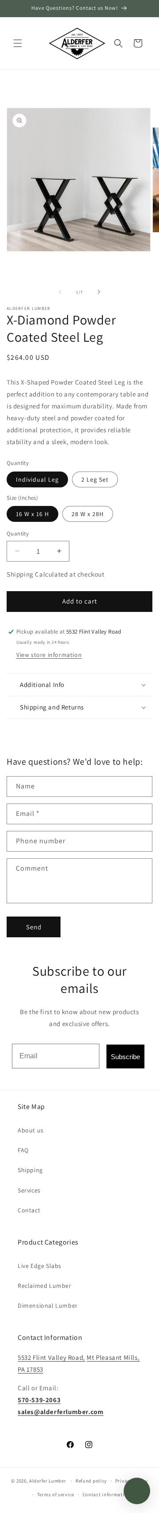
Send (34, 927)
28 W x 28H (88, 514)
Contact (29, 1210)
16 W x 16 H (32, 514)
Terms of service (55, 1494)
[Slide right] (99, 292)
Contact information (106, 1494)
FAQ (23, 1150)
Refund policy (91, 1481)
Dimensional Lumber (48, 1305)
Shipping (30, 1170)
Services (29, 1190)
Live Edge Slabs (39, 1266)
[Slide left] (60, 292)
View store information (49, 655)
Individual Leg (37, 479)
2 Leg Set (95, 479)
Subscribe (125, 1056)
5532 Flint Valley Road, (51, 1357)
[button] (17, 43)
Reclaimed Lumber (45, 1286)
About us (31, 1130)
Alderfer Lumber (47, 1481)
